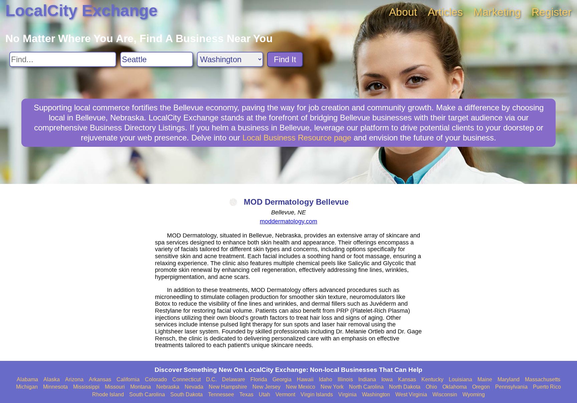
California (128, 379)
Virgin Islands (317, 394)
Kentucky (432, 379)
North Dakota (404, 387)
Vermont (285, 394)
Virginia (347, 394)
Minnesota (55, 387)
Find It (285, 59)
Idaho (325, 379)
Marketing (497, 12)
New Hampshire (228, 387)
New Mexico (300, 387)
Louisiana (460, 379)
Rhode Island (108, 394)
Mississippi (86, 387)
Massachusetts (542, 379)
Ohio (431, 387)
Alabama (27, 379)
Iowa (387, 379)
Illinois (345, 379)
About (403, 12)
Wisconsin (444, 394)
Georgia (282, 379)
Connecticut (186, 379)
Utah (264, 394)
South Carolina (147, 394)
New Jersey (266, 387)
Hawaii (305, 379)
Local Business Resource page (296, 137)
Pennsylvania (511, 387)
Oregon (481, 387)
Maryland (509, 379)
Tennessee (221, 394)
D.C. (211, 379)
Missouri (115, 387)
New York (332, 387)
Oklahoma (454, 387)
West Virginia (411, 394)
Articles (445, 12)
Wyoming (473, 394)
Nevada (194, 387)
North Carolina (366, 387)
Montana (140, 387)
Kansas (407, 379)
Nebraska (167, 387)
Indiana (367, 379)
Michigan (27, 387)
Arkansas (100, 379)
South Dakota (186, 394)
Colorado (156, 379)
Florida (258, 379)
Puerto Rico (547, 387)
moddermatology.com (288, 221)
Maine (484, 379)
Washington (376, 394)
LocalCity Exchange (81, 10)
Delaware (233, 379)
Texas (246, 394)
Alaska (51, 379)
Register (552, 12)
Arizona (74, 379)
